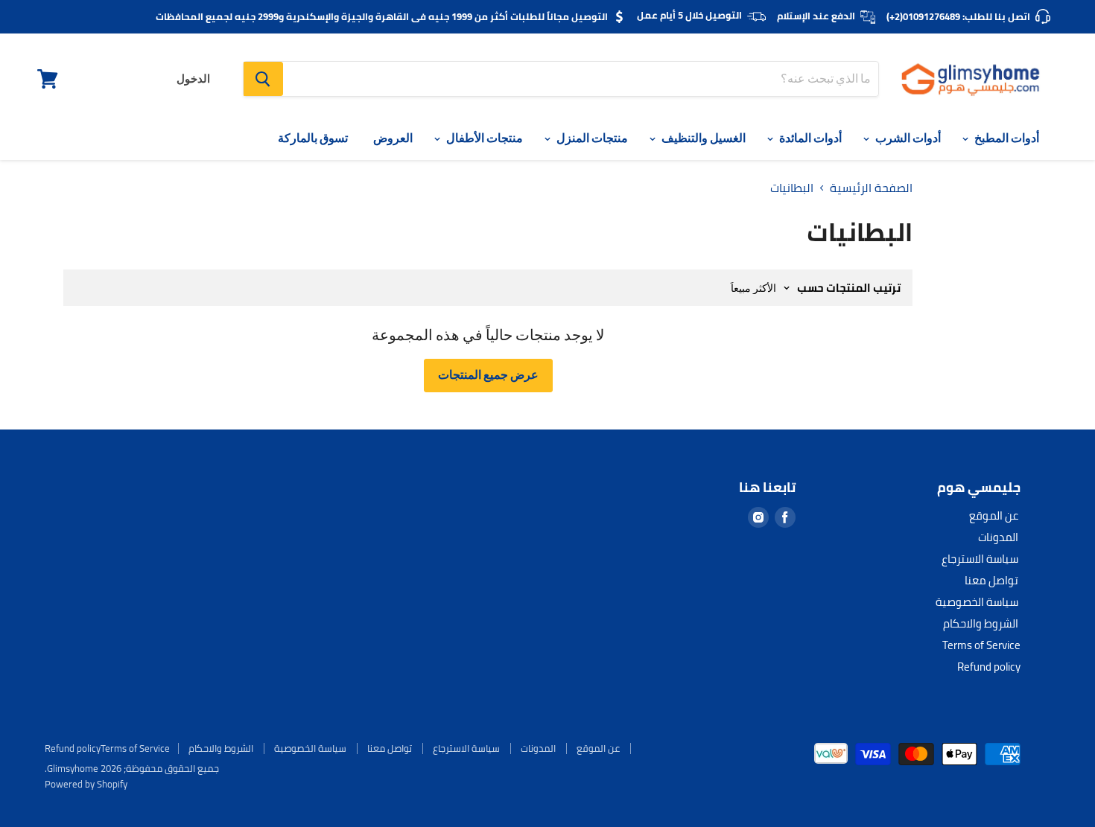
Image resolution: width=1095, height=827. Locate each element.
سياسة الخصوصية (977, 602)
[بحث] (263, 79)
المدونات (998, 537)
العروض (393, 138)
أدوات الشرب (907, 138)
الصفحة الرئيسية (871, 187)
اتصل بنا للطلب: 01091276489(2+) (958, 16)
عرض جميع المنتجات (488, 375)
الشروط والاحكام (981, 623)
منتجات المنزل (591, 138)
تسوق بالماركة (313, 138)
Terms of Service (981, 645)
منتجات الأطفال (483, 138)
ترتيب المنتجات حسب (849, 287)
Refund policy (989, 666)
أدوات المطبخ (1005, 138)
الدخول (193, 79)
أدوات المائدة (809, 138)
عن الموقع (994, 515)
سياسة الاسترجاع (980, 558)
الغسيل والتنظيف (702, 138)
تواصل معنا (991, 580)
